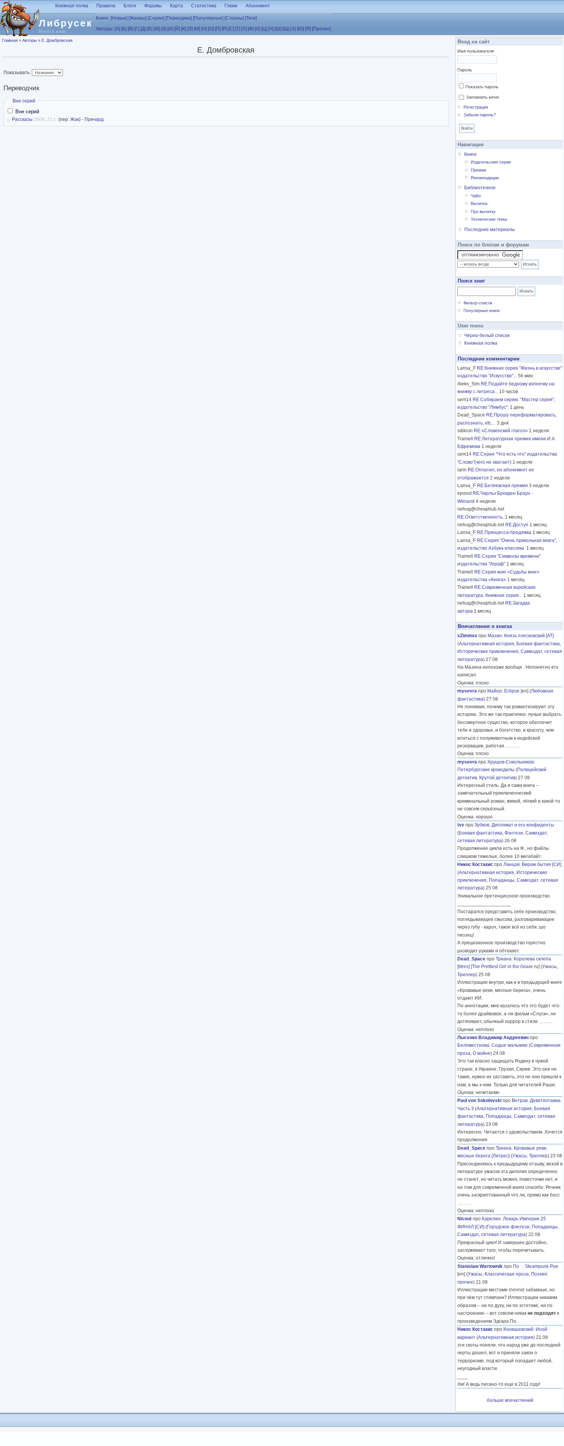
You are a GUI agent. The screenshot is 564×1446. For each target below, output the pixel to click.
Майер (494, 691)
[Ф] (251, 28)
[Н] (204, 28)
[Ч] (271, 28)
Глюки (230, 5)
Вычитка (479, 203)
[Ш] (278, 28)
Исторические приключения (487, 651)
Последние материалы (489, 229)
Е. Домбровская (57, 40)
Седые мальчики (509, 1045)
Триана (503, 959)
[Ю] (300, 28)
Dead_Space (471, 959)
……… (512, 746)
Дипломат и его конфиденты (522, 825)
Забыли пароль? (479, 114)
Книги (470, 154)
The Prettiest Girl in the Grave (502, 966)
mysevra (467, 691)
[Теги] (251, 18)
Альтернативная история (486, 643)
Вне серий (24, 101)
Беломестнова (473, 1045)
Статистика (203, 5)
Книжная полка (71, 5)
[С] (231, 28)
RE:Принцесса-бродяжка (504, 532)
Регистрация (475, 107)
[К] (183, 28)
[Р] (224, 28)
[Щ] (285, 28)
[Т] (237, 28)
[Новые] (118, 18)
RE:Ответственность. (480, 517)
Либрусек (66, 23)
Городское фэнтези (508, 1227)
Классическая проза (507, 1274)
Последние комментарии (488, 359)
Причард (94, 119)
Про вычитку (483, 211)
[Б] (124, 28)
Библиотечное (480, 187)
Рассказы (22, 119)
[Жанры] (138, 18)
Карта (176, 5)
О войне (481, 1053)
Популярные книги (481, 310)
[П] (218, 28)
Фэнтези (514, 833)
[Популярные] (208, 18)
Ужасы (549, 966)
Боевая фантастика (538, 643)
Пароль (464, 70)
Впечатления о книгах (485, 626)
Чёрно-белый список (487, 335)
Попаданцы (502, 880)
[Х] (257, 28)
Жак (74, 119)
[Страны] (234, 18)
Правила (105, 5)
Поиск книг (471, 281)
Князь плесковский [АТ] (529, 635)
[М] (197, 28)
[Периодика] (178, 18)
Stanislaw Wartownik (480, 1266)
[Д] (143, 28)
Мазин (495, 635)
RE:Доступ (516, 524)
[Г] (136, 28)
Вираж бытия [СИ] (541, 864)
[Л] (190, 28)
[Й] (177, 28)
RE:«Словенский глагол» (501, 430)
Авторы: (105, 28)
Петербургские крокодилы (486, 769)
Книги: (102, 18)
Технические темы (489, 219)
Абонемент (258, 5)
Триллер (466, 974)
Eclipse (511, 691)
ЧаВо (476, 195)
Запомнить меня (482, 97)
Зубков (482, 825)
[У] (244, 28)
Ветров (520, 1100)
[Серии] (156, 18)
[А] (117, 28)
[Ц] (264, 28)
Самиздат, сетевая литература (491, 1234)
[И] (170, 28)
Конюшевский (518, 1329)
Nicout (464, 1218)
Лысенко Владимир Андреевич (493, 1037)
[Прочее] (321, 28)
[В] (130, 28)
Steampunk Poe (541, 1266)
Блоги (130, 5)
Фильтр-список (477, 303)
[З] (163, 28)
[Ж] (156, 28)
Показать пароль (481, 86)
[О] (211, 28)
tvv (460, 825)
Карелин (491, 1218)
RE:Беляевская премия (502, 485)
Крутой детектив (497, 777)
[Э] (293, 28)
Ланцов (511, 864)
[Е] (149, 28)
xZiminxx (467, 635)
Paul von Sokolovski (479, 1100)
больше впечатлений (510, 1400)
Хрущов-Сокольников (510, 762)
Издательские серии (491, 162)
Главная (10, 40)
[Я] (308, 28)
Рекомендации (485, 177)
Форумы (153, 5)
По (518, 1266)
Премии (478, 170)
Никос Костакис (475, 864)
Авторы (29, 40)
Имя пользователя (475, 51)
